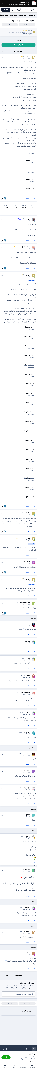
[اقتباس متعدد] (34, 198)
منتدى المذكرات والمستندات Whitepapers (20, 33)
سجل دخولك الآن (30, 988)
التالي (7, 51)
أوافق (5, 1057)
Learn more (33, 3)
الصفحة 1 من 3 (18, 51)
